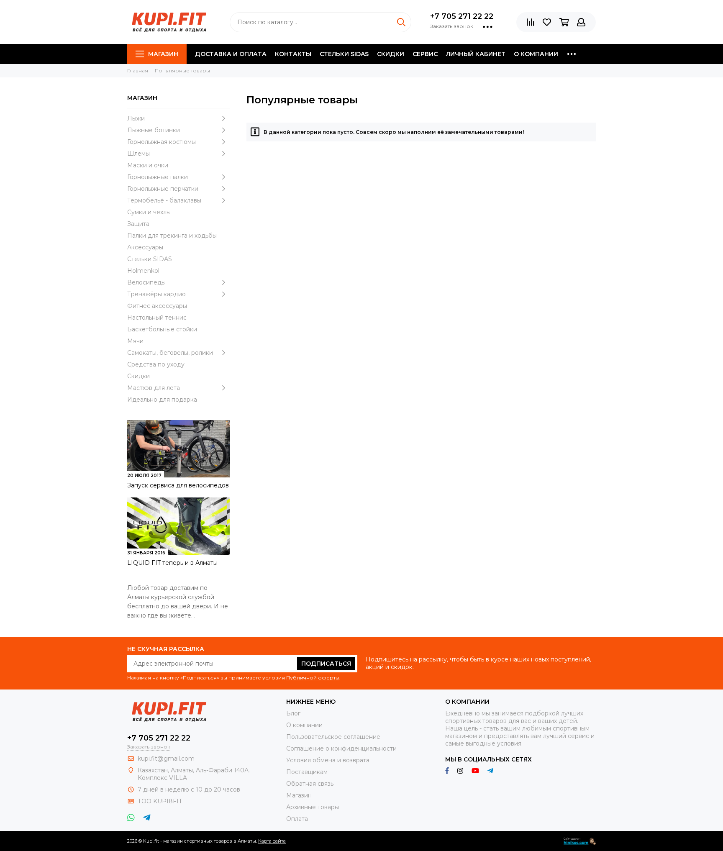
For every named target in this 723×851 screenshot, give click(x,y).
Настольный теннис (157, 317)
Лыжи (136, 118)
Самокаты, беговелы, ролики (170, 352)
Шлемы (138, 153)
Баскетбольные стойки (162, 329)
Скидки (390, 54)
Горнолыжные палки (157, 177)
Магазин (163, 54)
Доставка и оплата (231, 54)
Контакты (293, 54)
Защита (138, 224)
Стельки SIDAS (344, 54)
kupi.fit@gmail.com (166, 758)
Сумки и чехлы (149, 212)
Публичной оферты (312, 677)
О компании (536, 54)
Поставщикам (307, 772)
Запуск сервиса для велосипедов (178, 485)
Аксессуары (145, 247)
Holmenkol (143, 270)
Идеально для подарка (162, 399)
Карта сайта (272, 841)
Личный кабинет (475, 54)
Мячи (135, 341)
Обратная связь (309, 783)
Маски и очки (147, 165)
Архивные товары (312, 807)
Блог (293, 713)
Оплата (297, 819)
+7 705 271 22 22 (461, 16)
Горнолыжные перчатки (162, 188)
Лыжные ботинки (153, 130)
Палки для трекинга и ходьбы (172, 235)
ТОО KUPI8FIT (161, 801)
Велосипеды (146, 282)
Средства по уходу (156, 364)
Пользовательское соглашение (333, 737)
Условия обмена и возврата (327, 760)
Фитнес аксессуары (157, 306)
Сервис (425, 54)
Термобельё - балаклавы (164, 200)
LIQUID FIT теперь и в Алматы (172, 562)
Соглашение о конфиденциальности (341, 748)
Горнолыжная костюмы (161, 142)
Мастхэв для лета (153, 388)
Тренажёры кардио (156, 294)
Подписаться (326, 663)
